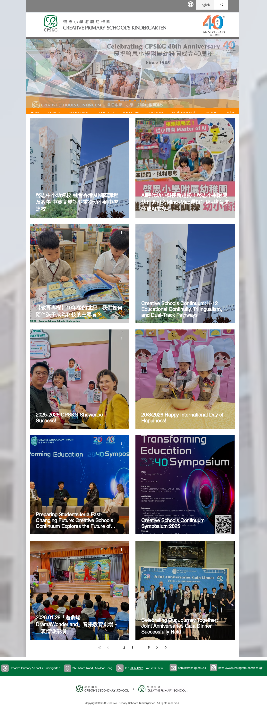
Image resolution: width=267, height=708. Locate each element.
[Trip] (124, 100)
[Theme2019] (140, 100)
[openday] (119, 100)
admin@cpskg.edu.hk (192, 667)
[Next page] (156, 647)
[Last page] (165, 647)
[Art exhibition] (145, 100)
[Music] (135, 100)
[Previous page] (107, 647)
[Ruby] (130, 100)
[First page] (99, 647)
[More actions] (122, 127)
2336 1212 (136, 668)
